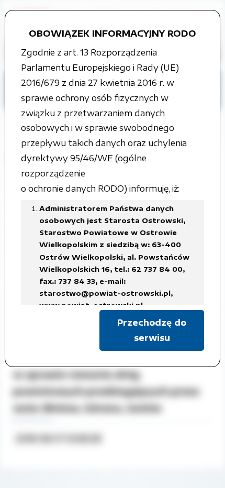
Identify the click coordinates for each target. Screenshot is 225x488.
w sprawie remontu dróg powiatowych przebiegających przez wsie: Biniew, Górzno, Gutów (106, 391)
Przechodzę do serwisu (151, 330)
